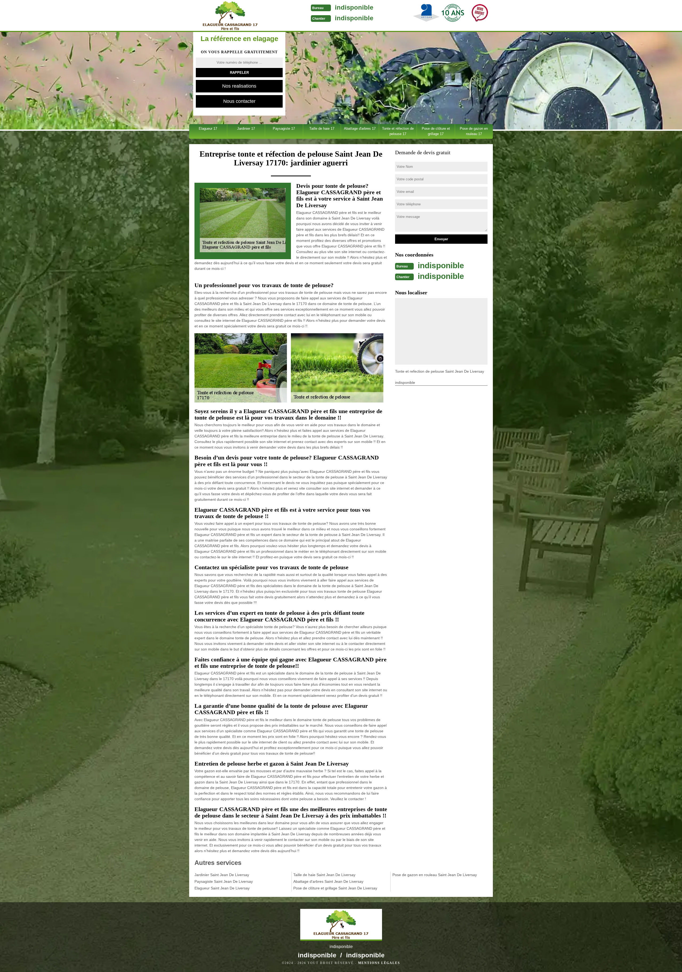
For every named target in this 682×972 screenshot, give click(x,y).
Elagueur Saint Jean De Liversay (222, 888)
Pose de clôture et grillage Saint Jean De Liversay (335, 888)
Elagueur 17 (208, 129)
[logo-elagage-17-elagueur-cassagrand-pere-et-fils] (230, 16)
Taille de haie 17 (321, 129)
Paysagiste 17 (284, 129)
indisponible (354, 7)
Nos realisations (239, 86)
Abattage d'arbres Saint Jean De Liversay (328, 881)
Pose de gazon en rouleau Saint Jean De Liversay (434, 875)
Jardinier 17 (246, 129)
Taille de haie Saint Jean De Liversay (324, 875)
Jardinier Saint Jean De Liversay (221, 875)
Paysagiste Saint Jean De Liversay (223, 881)
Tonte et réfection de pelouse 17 (398, 131)
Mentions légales (379, 963)
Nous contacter (239, 101)
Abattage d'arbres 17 (360, 129)
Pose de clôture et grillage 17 (436, 131)
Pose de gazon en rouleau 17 (474, 131)
